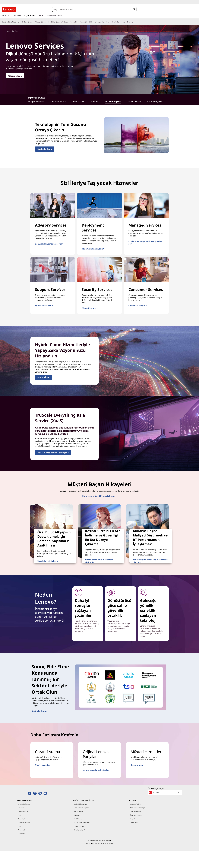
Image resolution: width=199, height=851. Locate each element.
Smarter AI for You (80, 830)
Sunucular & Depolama (81, 822)
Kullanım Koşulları (107, 843)
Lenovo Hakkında (24, 804)
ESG (19, 815)
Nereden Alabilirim (136, 804)
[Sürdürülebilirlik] (93, 22)
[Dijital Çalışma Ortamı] (68, 22)
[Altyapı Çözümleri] (49, 22)
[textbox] (165, 792)
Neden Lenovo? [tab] (134, 101)
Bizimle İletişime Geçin (137, 808)
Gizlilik (88, 843)
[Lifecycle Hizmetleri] (110, 22)
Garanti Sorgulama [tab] (155, 101)
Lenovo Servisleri (79, 826)
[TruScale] (119, 22)
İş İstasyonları (78, 811)
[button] (134, 9)
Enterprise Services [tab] (36, 101)
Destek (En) (134, 822)
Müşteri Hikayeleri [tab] (113, 101)
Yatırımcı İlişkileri (23, 811)
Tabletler (77, 815)
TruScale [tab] (94, 101)
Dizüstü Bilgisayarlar (81, 804)
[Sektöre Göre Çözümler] (20, 22)
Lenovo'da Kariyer (24, 822)
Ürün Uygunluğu (135, 811)
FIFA (19, 826)
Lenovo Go (21, 834)
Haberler (21, 808)
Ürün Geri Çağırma (136, 815)
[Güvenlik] (78, 22)
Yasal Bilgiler (22, 819)
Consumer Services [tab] (58, 101)
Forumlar (133, 819)
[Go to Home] (9, 9)
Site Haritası (96, 843)
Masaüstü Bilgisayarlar (81, 808)
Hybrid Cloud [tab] (78, 101)
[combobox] (92, 9)
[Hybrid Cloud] (33, 22)
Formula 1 (21, 830)
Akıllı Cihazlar (78, 819)
